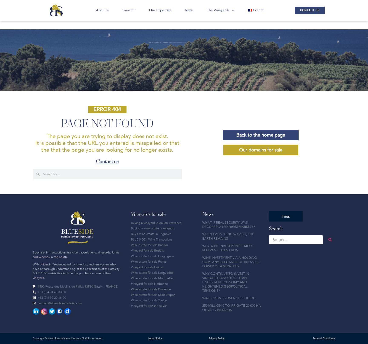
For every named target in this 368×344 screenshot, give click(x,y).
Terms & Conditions (324, 339)
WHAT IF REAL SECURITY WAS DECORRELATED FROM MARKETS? (228, 224)
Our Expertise (160, 10)
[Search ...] (296, 239)
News (189, 10)
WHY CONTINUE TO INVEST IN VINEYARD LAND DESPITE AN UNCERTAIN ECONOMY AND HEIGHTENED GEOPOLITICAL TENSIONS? (225, 282)
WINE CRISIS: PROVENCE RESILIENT (229, 298)
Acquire (102, 10)
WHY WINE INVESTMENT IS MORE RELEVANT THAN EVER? (228, 248)
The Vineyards (218, 10)
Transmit (129, 10)
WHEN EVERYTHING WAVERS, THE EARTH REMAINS (228, 236)
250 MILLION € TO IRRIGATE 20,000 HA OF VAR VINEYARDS (231, 307)
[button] (107, 109)
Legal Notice (155, 339)
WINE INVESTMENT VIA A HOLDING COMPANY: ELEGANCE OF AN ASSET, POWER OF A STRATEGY (231, 262)
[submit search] (330, 239)
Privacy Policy (216, 339)
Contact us (107, 161)
